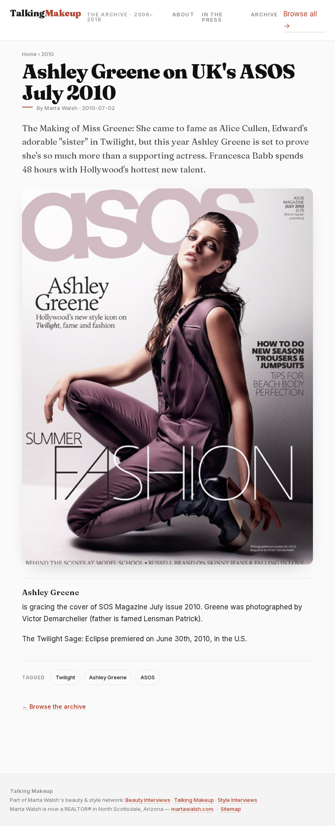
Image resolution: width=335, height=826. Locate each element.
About (183, 15)
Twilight (65, 677)
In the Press (212, 17)
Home (29, 54)
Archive (264, 15)
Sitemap (231, 809)
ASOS (148, 677)
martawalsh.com (192, 809)
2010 (47, 54)
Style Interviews (237, 800)
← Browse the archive (54, 707)
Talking (45, 13)
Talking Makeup (194, 800)
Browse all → (300, 20)
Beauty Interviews (147, 800)
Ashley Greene (108, 677)
